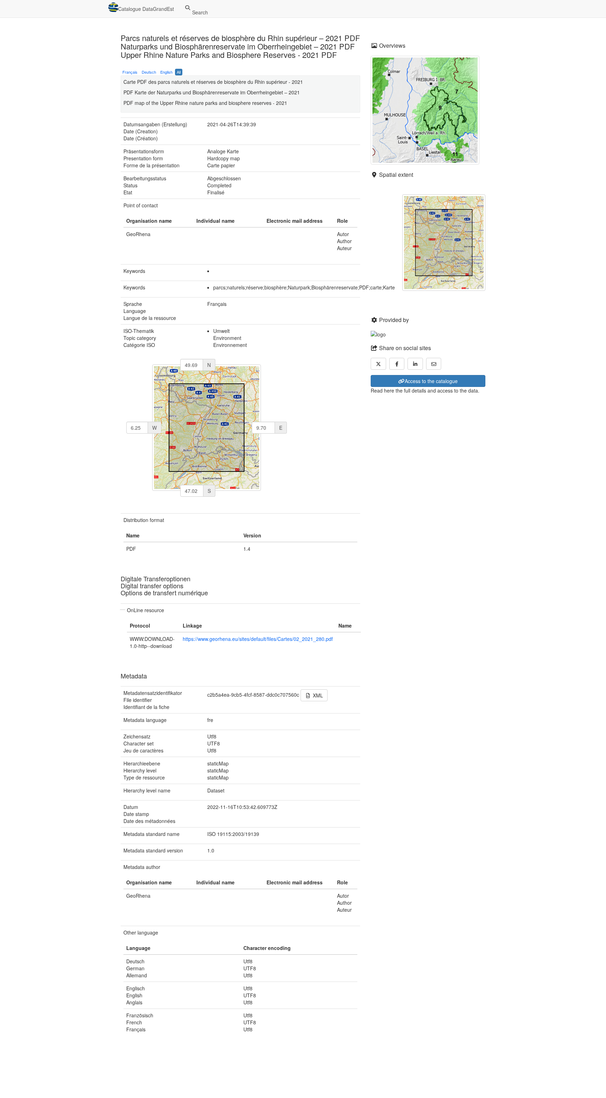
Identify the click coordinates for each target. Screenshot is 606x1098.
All (179, 72)
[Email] (434, 364)
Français (129, 72)
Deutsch (149, 72)
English (166, 72)
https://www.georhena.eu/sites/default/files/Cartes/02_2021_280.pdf (258, 638)
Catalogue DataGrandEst (146, 8)
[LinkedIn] (415, 364)
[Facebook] (397, 364)
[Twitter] (378, 364)
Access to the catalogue (431, 380)
